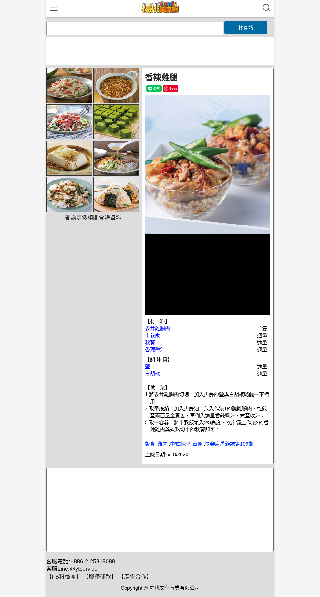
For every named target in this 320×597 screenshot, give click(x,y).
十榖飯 (152, 335)
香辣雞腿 (161, 77)
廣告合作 (135, 577)
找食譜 (245, 28)
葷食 (197, 444)
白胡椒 (152, 373)
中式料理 (180, 444)
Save (173, 88)
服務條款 (100, 577)
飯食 (150, 444)
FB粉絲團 (64, 577)
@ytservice (84, 569)
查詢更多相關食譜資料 (93, 218)
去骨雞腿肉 (157, 328)
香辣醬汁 (155, 349)
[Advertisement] (159, 510)
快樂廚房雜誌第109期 (229, 444)
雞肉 (163, 444)
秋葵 (150, 342)
